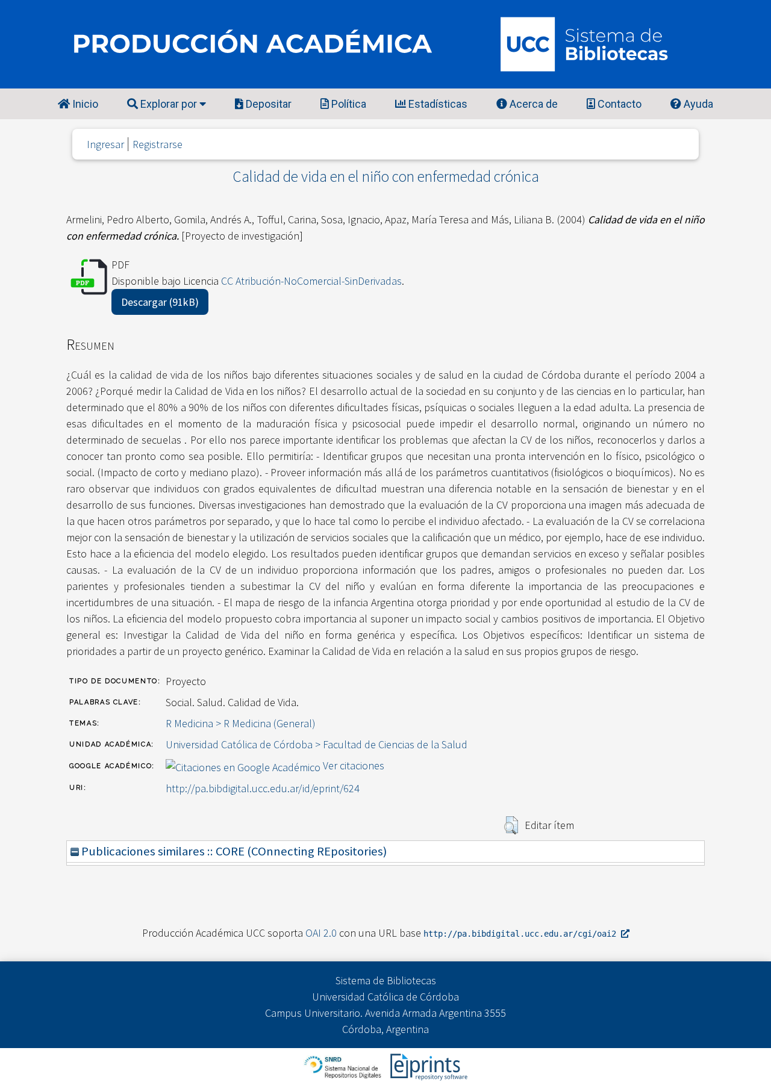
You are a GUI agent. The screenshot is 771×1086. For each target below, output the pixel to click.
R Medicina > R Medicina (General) (241, 723)
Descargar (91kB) (160, 302)
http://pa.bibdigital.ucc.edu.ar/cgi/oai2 (522, 934)
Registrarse (158, 144)
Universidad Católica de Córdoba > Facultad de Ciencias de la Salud (316, 744)
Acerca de (532, 104)
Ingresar (105, 144)
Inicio (84, 104)
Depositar (267, 104)
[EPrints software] (427, 1066)
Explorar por (168, 104)
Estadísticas (436, 104)
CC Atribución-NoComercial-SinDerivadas (311, 281)
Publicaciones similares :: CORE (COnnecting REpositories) (233, 851)
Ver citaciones (353, 765)
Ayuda (697, 104)
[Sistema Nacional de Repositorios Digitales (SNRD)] (343, 1066)
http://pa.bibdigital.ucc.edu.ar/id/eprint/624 (263, 788)
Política (347, 104)
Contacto (618, 104)
